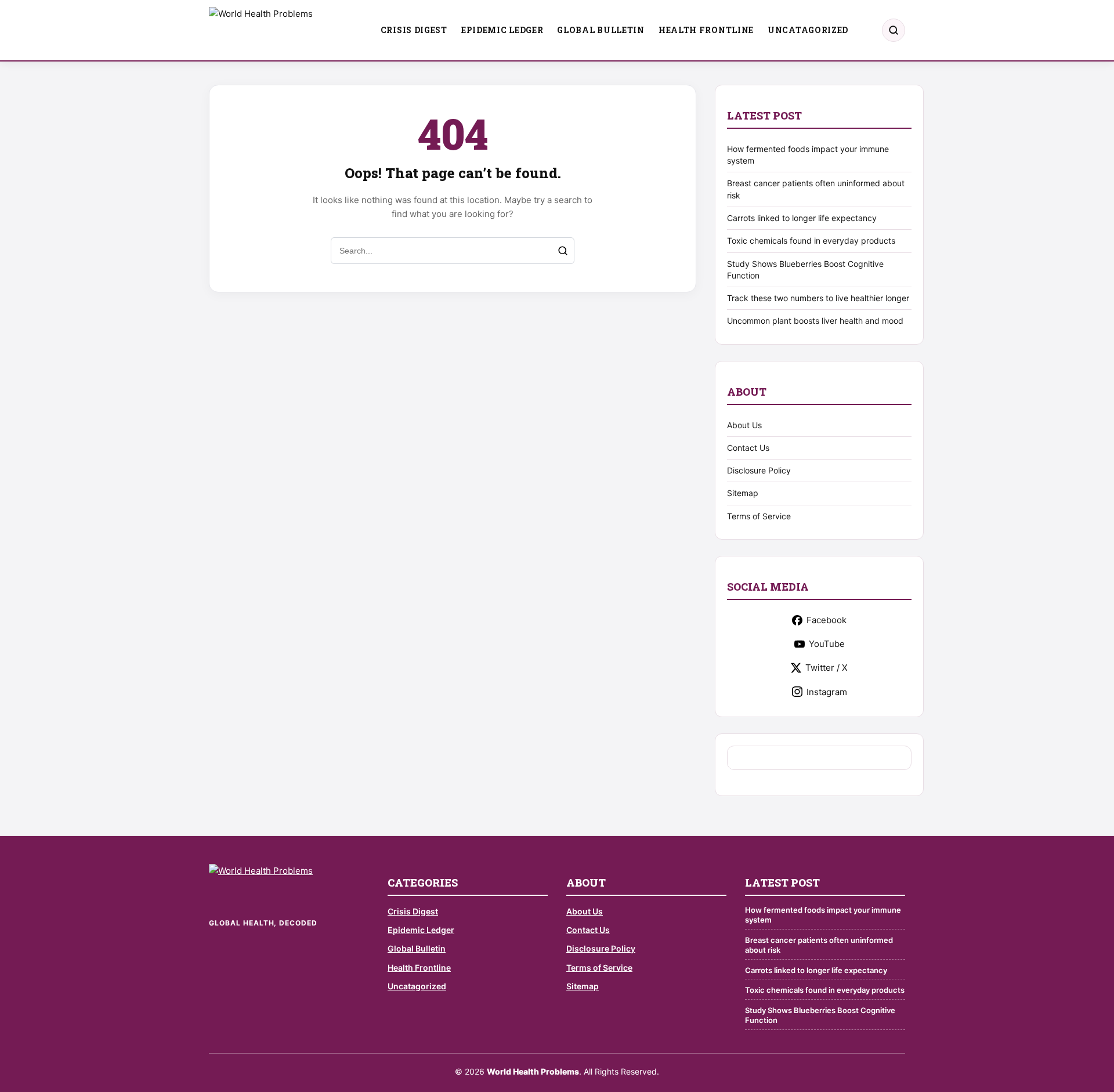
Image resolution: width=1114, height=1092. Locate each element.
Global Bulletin (601, 29)
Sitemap (742, 493)
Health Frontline (706, 29)
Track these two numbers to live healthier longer (818, 298)
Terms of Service (759, 516)
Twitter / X (826, 667)
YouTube (827, 643)
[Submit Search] (563, 250)
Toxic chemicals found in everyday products (811, 240)
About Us (744, 425)
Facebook (826, 619)
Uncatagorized (808, 29)
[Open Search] (893, 30)
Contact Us (748, 448)
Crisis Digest (414, 29)
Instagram (826, 691)
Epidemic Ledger (502, 29)
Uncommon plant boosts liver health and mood (815, 321)
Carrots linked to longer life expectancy (802, 218)
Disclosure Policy (759, 470)
